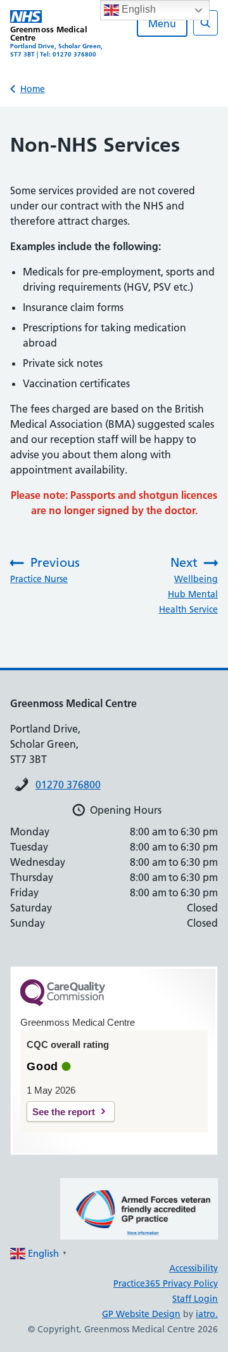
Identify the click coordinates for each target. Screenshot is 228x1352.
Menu (162, 23)
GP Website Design (141, 1314)
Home (32, 89)
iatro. (207, 1314)
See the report (63, 1111)
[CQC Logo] (62, 1003)
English (137, 9)
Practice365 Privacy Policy (165, 1283)
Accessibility (193, 1268)
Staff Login (195, 1298)
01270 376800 (68, 784)
